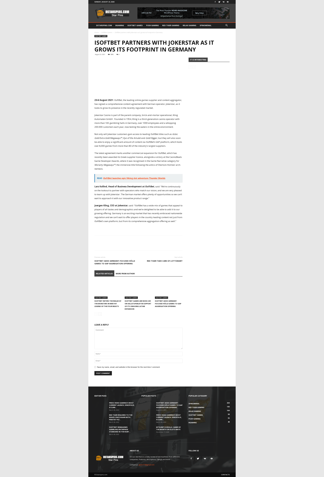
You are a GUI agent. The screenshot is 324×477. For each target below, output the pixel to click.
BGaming (119, 25)
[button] (227, 25)
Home (96, 32)
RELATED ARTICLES (104, 273)
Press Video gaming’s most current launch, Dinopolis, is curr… (122, 405)
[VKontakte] (223, 2)
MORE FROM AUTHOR (125, 273)
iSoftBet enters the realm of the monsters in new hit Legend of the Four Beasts (107, 303)
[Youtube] (228, 2)
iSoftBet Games (135, 25)
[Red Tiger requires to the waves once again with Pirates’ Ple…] (100, 418)
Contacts (225, 475)
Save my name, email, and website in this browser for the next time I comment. (128, 367)
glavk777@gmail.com (146, 465)
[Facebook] (215, 2)
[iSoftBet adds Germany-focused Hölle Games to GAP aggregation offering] (169, 289)
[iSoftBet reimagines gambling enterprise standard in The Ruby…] (100, 430)
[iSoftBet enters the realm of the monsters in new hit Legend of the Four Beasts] (108, 289)
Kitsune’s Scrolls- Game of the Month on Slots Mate (168, 428)
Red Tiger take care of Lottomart (165, 261)
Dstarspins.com (104, 25)
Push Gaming (152, 25)
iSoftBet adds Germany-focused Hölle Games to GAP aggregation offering (114, 262)
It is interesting (198, 59)
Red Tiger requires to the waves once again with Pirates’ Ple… (120, 417)
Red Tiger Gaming (170, 25)
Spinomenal (205, 25)
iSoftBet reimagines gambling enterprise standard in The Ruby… (119, 429)
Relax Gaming (189, 25)
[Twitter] (219, 2)
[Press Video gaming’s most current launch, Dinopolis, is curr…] (100, 406)
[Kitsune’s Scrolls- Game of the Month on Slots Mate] (147, 430)
